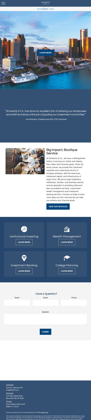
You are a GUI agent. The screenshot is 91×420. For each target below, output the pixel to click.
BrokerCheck (44, 412)
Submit (45, 331)
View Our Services (58, 206)
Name (17, 297)
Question (45, 312)
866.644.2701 (18, 387)
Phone (74, 297)
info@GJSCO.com (12, 390)
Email (45, 297)
